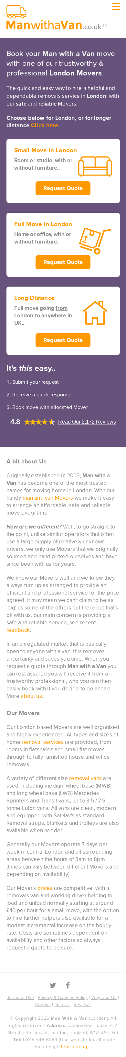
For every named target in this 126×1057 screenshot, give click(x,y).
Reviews (82, 1004)
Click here (44, 125)
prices (45, 888)
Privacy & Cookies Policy (63, 997)
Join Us (62, 1004)
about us (31, 696)
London (96, 96)
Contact (43, 1004)
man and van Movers (48, 497)
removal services (43, 742)
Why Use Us (104, 997)
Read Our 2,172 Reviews (87, 422)
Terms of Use (20, 997)
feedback (18, 630)
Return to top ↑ (76, 1047)
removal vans (85, 778)
